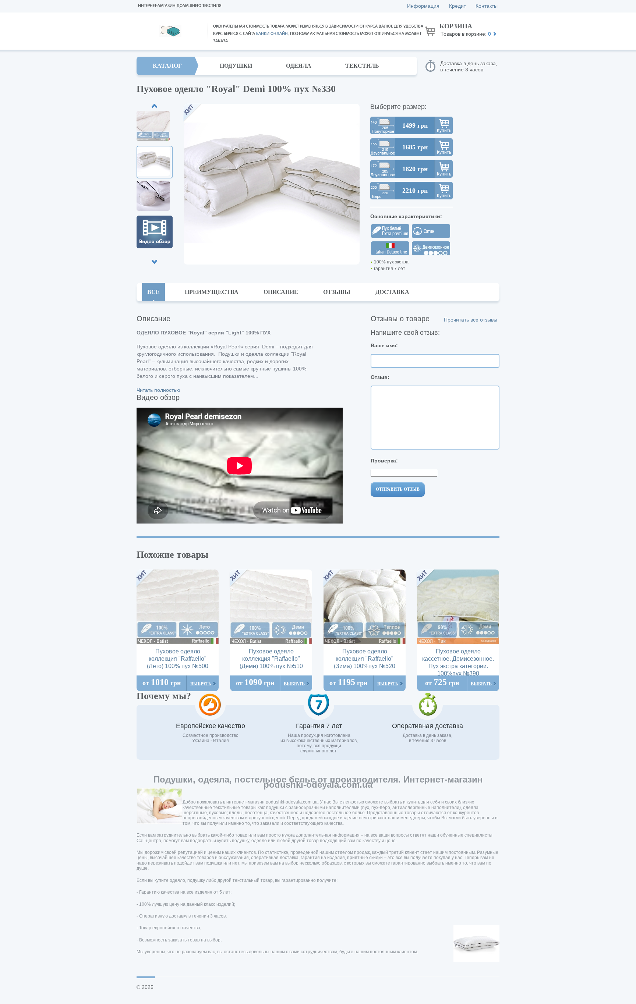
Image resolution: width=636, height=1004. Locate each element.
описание (281, 292)
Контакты (487, 6)
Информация (423, 6)
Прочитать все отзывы (470, 320)
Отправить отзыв (398, 489)
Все (153, 292)
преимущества (212, 292)
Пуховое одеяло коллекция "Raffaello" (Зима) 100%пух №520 (364, 658)
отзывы (336, 292)
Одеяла (298, 66)
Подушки (236, 66)
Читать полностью (158, 390)
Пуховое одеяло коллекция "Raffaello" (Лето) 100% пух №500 (177, 658)
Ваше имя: (384, 345)
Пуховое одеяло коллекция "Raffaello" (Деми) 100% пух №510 (271, 658)
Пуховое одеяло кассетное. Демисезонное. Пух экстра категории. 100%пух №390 (458, 662)
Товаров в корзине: (465, 30)
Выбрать (200, 684)
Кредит (457, 6)
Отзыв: (380, 377)
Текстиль (362, 66)
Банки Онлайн (272, 33)
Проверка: (384, 461)
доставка (392, 292)
